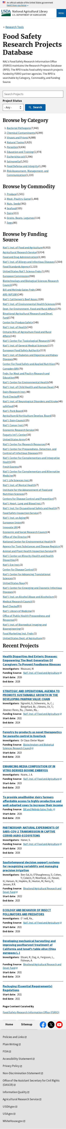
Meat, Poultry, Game (18, 198)
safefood (8, 406)
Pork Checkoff (11, 396)
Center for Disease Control (18, 569)
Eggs (10, 222)
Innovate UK (10, 527)
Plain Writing (10, 1044)
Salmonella (13, 161)
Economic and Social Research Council (25, 532)
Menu (61, 13)
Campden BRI (10, 368)
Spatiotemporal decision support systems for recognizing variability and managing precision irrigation (31, 866)
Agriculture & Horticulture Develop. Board (27, 415)
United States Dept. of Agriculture (22, 638)
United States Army (14, 439)
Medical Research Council (17, 601)
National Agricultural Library (30, 11)
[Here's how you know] (33, 4)
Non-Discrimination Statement (21, 1073)
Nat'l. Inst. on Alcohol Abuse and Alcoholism (28, 596)
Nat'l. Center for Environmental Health (25, 382)
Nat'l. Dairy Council (14, 420)
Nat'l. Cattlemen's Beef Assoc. (20, 299)
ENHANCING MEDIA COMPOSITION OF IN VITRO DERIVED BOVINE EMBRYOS (29, 768)
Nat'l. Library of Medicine (17, 611)
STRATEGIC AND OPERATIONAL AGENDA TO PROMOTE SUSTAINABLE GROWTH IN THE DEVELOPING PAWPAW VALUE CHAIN (31, 695)
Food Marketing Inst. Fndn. (18, 633)
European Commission (16, 276)
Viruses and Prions (17, 137)
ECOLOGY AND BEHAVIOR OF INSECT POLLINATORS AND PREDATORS (27, 912)
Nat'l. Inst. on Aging (14, 517)
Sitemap (26, 1024)
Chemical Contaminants (21, 132)
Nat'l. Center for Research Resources (24, 444)
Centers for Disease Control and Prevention (28, 498)
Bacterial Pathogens (19, 128)
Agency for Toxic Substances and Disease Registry (31, 546)
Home (9, 1024)
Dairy (10, 213)
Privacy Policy (11, 1066)
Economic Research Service (18, 430)
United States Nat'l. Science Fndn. (22, 271)
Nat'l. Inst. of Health (15, 327)
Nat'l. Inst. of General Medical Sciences (25, 345)
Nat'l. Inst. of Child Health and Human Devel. (28, 387)
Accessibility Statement (17, 1059)
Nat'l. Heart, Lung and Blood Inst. (22, 503)
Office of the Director (15, 536)
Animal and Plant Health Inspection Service (28, 551)
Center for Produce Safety (18, 322)
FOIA (5, 1051)
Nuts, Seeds (13, 203)
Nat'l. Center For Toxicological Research (26, 340)
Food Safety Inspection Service (20, 513)
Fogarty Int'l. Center (14, 434)
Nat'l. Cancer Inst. (13, 425)
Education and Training (20, 152)
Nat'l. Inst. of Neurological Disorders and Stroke (30, 401)
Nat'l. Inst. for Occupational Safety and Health (29, 508)
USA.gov (8, 1114)
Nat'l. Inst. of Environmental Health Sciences (29, 304)
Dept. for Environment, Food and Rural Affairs (29, 308)
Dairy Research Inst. (14, 391)
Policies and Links (13, 1037)
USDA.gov (9, 1106)
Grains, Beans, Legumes (20, 218)
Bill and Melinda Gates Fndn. (19, 289)
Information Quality (15, 1092)
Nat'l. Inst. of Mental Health (19, 485)
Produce (11, 194)
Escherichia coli (16, 156)
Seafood (11, 208)
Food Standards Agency (16, 266)
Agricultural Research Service (19, 252)
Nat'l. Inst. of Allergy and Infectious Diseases (28, 261)
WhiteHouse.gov (13, 1121)
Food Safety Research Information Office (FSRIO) (31, 1012)
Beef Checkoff (11, 606)
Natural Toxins (15, 142)
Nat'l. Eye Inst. (11, 564)
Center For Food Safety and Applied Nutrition (29, 364)
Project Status (12, 101)
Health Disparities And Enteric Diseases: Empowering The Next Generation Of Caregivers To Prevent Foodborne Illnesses (32, 660)
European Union (12, 522)
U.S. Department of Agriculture (29, 14)
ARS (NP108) (10, 294)
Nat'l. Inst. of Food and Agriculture (22, 247)
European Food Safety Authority (21, 350)
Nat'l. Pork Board (13, 411)
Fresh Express (11, 466)
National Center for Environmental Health (27, 541)
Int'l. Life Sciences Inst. (16, 480)
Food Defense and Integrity (22, 166)
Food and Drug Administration (20, 257)
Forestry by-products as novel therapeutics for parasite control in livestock (32, 734)
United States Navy (14, 583)
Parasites (12, 147)
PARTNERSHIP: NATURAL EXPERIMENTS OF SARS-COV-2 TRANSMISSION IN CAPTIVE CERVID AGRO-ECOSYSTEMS (31, 831)
